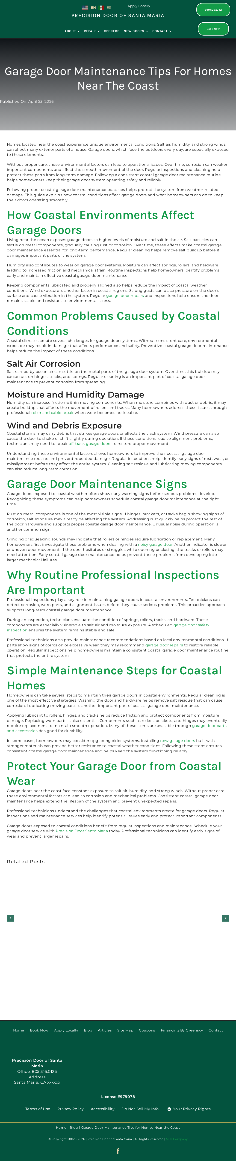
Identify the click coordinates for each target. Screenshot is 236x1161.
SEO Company (177, 1139)
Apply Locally (138, 6)
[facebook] (118, 1151)
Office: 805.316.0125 (37, 1071)
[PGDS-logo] (23, 5)
